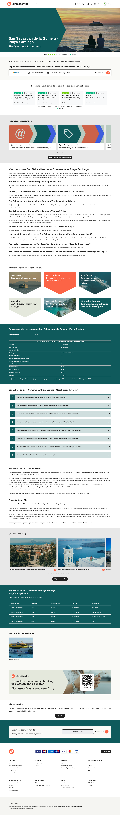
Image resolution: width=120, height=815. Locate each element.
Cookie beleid (65, 783)
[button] (60, 397)
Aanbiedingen (12, 770)
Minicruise (38, 768)
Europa (18, 61)
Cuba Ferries (91, 783)
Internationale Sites (14, 783)
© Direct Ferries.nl (13, 803)
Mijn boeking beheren (67, 765)
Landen (11, 763)
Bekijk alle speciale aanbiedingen (60, 157)
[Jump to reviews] (60, 54)
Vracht (37, 765)
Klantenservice (92, 768)
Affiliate (37, 783)
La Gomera (27, 61)
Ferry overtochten (13, 773)
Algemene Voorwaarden (67, 787)
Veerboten (90, 785)
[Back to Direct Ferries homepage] (17, 4)
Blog (89, 763)
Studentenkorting (13, 790)
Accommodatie (39, 763)
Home (10, 61)
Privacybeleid (65, 785)
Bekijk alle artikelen (60, 579)
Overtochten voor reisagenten (43, 785)
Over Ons (11, 787)
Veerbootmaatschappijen (15, 765)
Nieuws (11, 785)
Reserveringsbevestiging (68, 768)
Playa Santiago (39, 61)
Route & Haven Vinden (15, 768)
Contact (90, 765)
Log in (63, 763)
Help (89, 770)
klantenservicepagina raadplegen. (74, 806)
